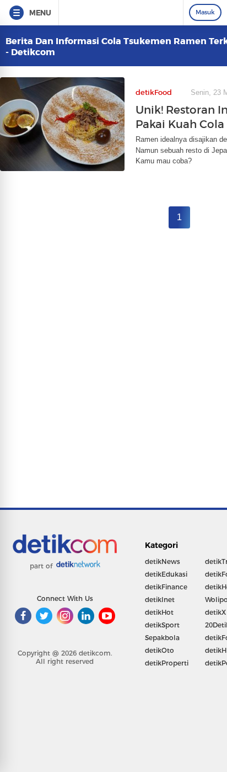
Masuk (205, 12)
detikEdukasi (166, 574)
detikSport (162, 625)
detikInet (160, 599)
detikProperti (166, 663)
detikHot (159, 612)
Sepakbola (162, 637)
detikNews (162, 561)
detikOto (159, 650)
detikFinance (166, 587)
